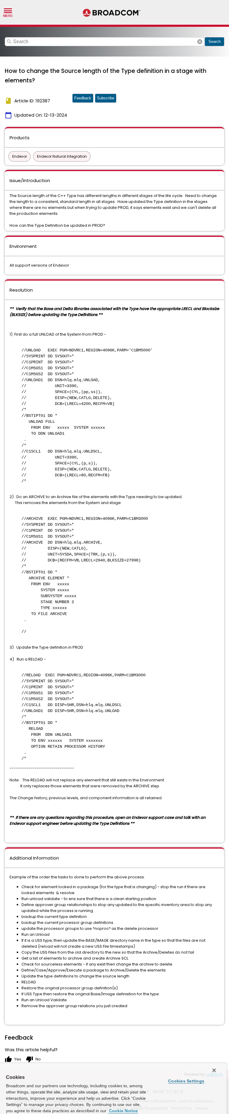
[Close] (214, 1070)
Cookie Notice (123, 1110)
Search (214, 41)
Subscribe (105, 98)
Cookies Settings (186, 1081)
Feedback (82, 98)
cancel (200, 42)
